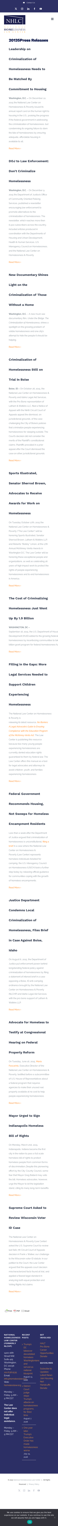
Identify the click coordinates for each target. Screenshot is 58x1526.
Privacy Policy (34, 1484)
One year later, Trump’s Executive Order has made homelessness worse (29, 1439)
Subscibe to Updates (46, 1370)
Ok (29, 1522)
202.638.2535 (10, 1372)
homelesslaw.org (12, 1385)
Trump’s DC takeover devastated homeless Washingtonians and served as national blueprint (29, 1359)
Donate (43, 1356)
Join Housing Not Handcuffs (46, 1381)
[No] (54, 1517)
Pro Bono (45, 1346)
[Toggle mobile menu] (52, 19)
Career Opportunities (47, 1351)
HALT (42, 1343)
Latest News (46, 1375)
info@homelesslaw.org (15, 1378)
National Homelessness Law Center (26, 1480)
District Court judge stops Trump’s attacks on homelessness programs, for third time (29, 1400)
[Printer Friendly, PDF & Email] (17, 1311)
